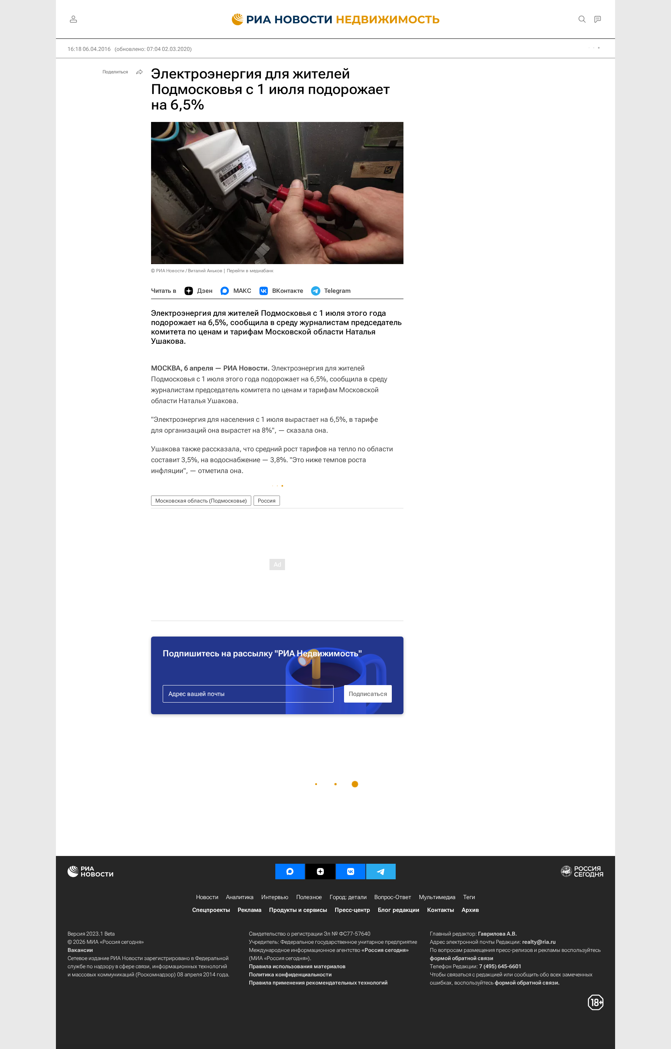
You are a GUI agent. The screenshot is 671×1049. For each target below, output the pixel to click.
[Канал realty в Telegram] (381, 871)
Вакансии (80, 950)
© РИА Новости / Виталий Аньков (187, 270)
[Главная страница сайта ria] (277, 19)
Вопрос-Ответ (392, 897)
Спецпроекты (211, 909)
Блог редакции (398, 909)
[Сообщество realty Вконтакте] (350, 871)
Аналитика (240, 897)
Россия (267, 501)
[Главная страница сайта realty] (335, 19)
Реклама (249, 909)
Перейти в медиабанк (250, 270)
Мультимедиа (437, 897)
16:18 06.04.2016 (89, 49)
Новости (207, 897)
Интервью (275, 897)
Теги (469, 897)
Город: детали (348, 897)
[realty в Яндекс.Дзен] (320, 871)
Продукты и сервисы (298, 909)
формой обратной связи (461, 958)
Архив (470, 909)
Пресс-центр (352, 909)
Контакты (440, 909)
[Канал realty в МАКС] (290, 871)
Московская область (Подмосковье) (201, 501)
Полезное (309, 897)
